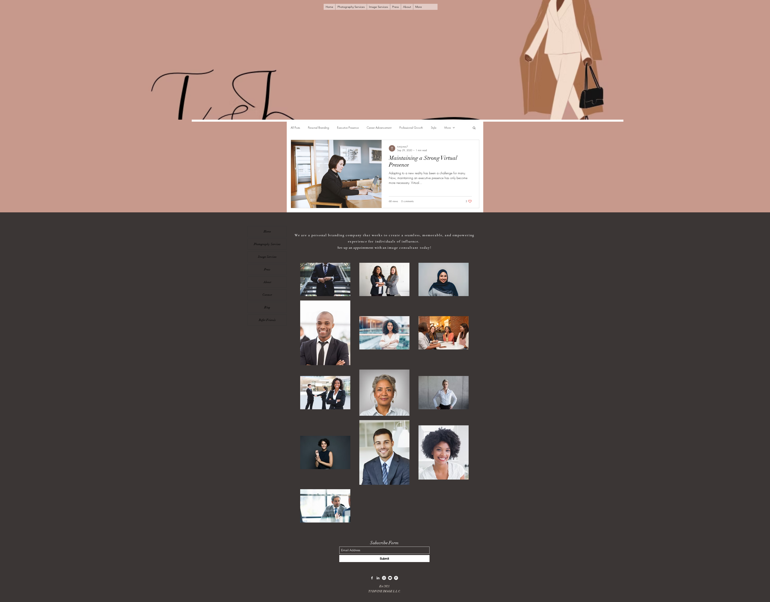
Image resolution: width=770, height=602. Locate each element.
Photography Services (267, 244)
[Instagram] (384, 578)
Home (267, 231)
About (267, 282)
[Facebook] (372, 578)
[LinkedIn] (378, 578)
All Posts (295, 127)
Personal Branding (318, 127)
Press (267, 269)
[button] (474, 128)
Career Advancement (379, 127)
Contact (267, 294)
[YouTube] (390, 578)
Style (433, 127)
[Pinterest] (396, 578)
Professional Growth (411, 127)
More (447, 127)
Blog (267, 307)
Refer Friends (267, 320)
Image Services (267, 257)
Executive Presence (348, 127)
